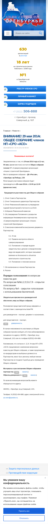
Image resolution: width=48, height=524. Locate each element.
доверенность (16, 323)
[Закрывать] (45, 477)
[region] (24, 499)
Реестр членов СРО (27, 89)
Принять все (24, 511)
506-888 (25, 111)
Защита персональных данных (24, 469)
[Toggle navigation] (8, 33)
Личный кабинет (27, 96)
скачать (25, 372)
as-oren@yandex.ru (10, 398)
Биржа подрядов (27, 104)
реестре (23, 56)
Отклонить (24, 518)
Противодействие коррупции (23, 473)
